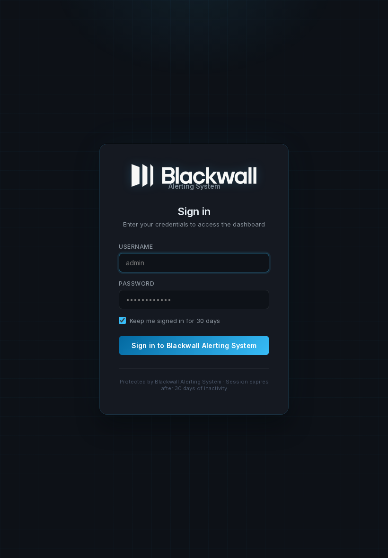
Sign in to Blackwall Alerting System (194, 345)
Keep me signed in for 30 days (175, 320)
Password (136, 283)
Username (136, 246)
